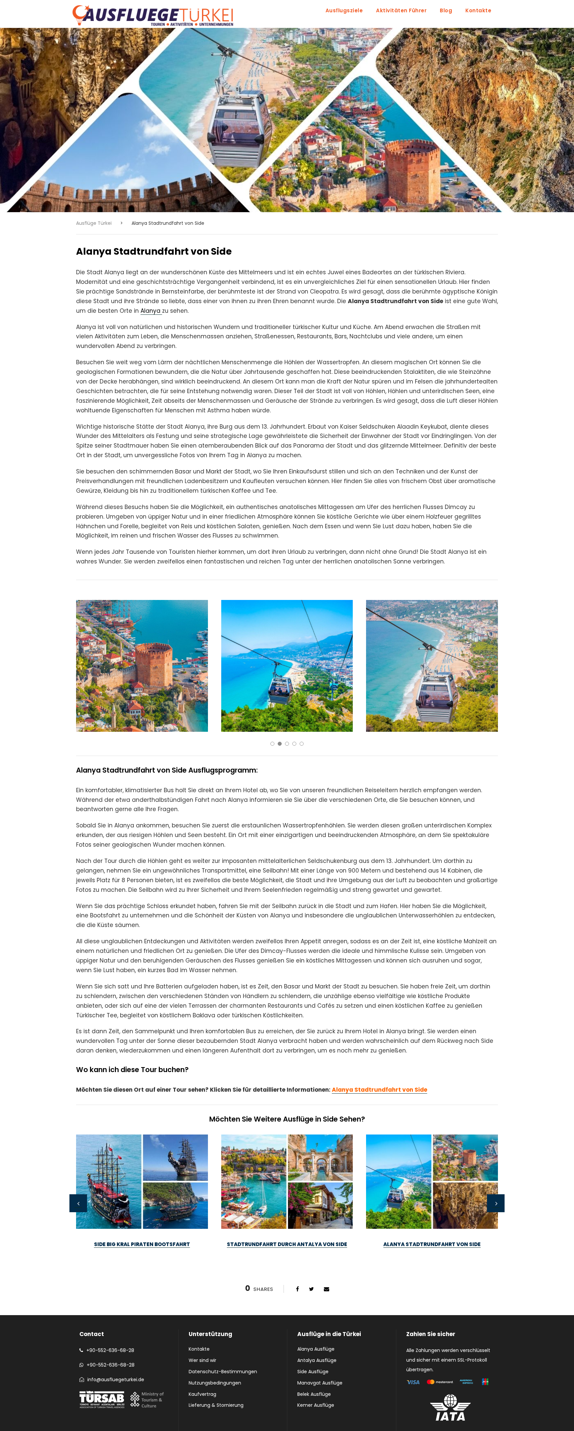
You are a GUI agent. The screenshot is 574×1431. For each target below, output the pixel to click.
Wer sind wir (202, 1360)
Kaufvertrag (202, 1394)
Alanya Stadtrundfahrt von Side (379, 1090)
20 (356, 1270)
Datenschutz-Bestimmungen (223, 1371)
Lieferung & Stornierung (216, 1405)
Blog (446, 10)
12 (298, 1270)
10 (283, 1270)
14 (313, 1270)
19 (349, 1270)
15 (320, 1270)
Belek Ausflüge (314, 1394)
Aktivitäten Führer (401, 10)
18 (342, 1270)
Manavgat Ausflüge (319, 1383)
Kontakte (478, 10)
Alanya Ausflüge (316, 1349)
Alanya (151, 311)
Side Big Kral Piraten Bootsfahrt (142, 1244)
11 (291, 1270)
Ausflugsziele (344, 10)
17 (334, 1270)
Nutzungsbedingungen (215, 1383)
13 (305, 1270)
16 (327, 1270)
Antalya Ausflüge (316, 1360)
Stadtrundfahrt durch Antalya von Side (287, 1244)
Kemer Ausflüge (315, 1405)
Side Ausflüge (313, 1371)
